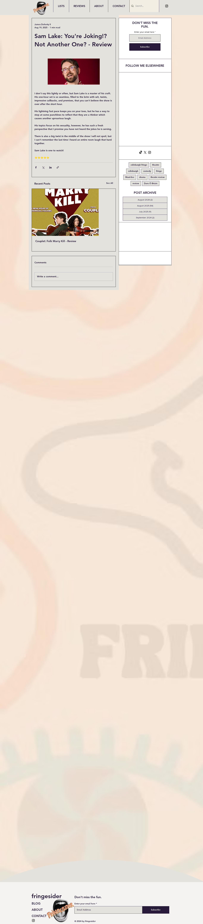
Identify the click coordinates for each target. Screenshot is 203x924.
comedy (147, 171)
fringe (159, 171)
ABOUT (37, 910)
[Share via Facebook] (35, 167)
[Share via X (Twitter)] (43, 167)
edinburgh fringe (139, 164)
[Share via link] (57, 167)
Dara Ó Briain (150, 183)
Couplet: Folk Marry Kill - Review (55, 241)
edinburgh (133, 171)
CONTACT (39, 916)
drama (142, 177)
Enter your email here (144, 32)
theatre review (158, 177)
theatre (155, 164)
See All (109, 183)
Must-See (129, 177)
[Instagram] (167, 6)
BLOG (36, 903)
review (136, 183)
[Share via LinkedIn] (50, 167)
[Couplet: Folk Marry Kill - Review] (74, 212)
